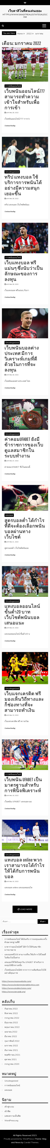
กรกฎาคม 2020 (11, 1064)
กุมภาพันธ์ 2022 (11, 1041)
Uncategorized (12, 171)
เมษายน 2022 (10, 1031)
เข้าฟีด (7, 1111)
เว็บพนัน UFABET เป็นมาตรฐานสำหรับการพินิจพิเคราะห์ (23, 785)
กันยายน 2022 (11, 1008)
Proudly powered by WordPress (19, 1138)
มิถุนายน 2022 (11, 1022)
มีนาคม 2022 (10, 1036)
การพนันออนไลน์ (13, 86)
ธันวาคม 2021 (11, 1050)
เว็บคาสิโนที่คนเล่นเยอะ (25, 11)
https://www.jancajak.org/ (14, 991)
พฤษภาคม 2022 (12, 1027)
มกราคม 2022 (11, 1045)
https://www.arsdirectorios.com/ (16, 988)
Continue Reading (9, 126)
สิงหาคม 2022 (11, 1013)
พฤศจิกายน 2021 (12, 1054)
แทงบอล (9, 515)
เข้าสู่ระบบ (9, 1106)
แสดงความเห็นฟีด (12, 1116)
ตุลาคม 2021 (10, 1059)
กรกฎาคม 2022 (11, 1018)
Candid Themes (31, 1142)
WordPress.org (11, 1120)
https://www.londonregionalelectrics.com (20, 984)
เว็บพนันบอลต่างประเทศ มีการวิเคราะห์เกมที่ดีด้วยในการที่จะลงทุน (21, 359)
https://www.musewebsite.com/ (16, 981)
